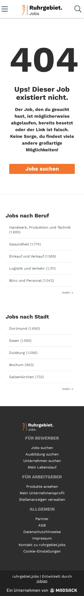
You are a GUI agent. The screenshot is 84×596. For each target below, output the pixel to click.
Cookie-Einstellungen (42, 551)
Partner (42, 519)
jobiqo (42, 581)
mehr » (67, 292)
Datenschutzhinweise (42, 532)
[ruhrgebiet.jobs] (42, 9)
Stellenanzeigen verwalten (42, 499)
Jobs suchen (42, 169)
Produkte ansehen (42, 486)
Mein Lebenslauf (42, 467)
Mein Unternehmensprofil (42, 493)
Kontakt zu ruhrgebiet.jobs (42, 545)
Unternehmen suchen (42, 461)
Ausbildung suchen (42, 454)
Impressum (42, 538)
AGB (42, 525)
